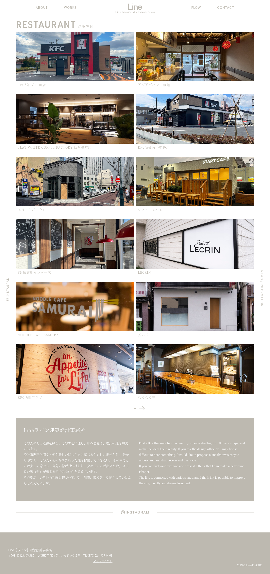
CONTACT (225, 8)
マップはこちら (102, 561)
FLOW (196, 8)
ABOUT (42, 8)
